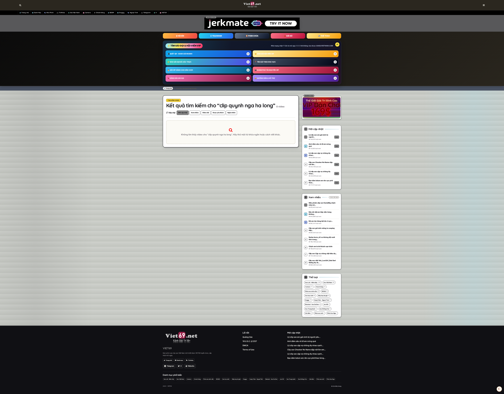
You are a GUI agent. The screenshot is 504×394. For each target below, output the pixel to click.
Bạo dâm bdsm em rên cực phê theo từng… (306, 358)
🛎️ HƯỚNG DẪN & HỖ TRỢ (265, 78)
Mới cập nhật (182, 113)
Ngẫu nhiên (231, 113)
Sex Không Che (324, 309)
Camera (88, 13)
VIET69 (164, 13)
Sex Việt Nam (75, 13)
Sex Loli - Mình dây (313, 282)
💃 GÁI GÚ (288, 36)
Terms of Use (248, 349)
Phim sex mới (319, 313)
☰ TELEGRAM (216, 36)
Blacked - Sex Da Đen (313, 304)
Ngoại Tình (134, 13)
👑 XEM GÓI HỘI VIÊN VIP (264, 54)
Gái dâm (308, 313)
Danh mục (180, 360)
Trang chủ (25, 13)
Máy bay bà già (323, 295)
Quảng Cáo (248, 337)
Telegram (147, 13)
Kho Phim (50, 13)
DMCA (245, 345)
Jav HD (326, 304)
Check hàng (100, 13)
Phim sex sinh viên (312, 291)
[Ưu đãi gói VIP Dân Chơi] (321, 107)
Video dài (205, 113)
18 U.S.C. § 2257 (250, 341)
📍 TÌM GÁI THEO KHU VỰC (265, 62)
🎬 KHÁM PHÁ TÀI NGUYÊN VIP (267, 70)
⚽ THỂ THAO (324, 36)
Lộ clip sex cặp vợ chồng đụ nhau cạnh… (305, 345)
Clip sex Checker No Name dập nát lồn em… (306, 349)
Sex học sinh (310, 295)
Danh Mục (37, 13)
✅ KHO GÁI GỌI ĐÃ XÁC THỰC (179, 62)
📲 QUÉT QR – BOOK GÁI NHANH (179, 54)
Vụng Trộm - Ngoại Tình (322, 300)
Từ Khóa (62, 13)
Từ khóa (190, 360)
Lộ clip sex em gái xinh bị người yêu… (303, 337)
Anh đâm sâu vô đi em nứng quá (301, 341)
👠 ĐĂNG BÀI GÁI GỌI (175, 78)
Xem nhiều (195, 113)
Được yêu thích (218, 113)
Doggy (121, 13)
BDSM (112, 13)
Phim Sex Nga (332, 313)
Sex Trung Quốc (310, 309)
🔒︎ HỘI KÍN (180, 36)
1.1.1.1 (298, 46)
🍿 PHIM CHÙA (252, 36)
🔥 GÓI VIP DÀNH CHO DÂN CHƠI (180, 70)
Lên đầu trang (336, 386)
